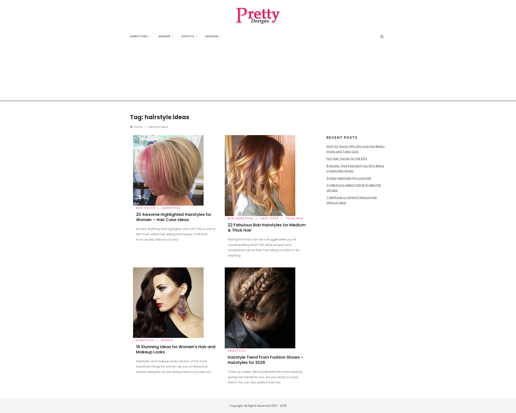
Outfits (187, 36)
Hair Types (270, 218)
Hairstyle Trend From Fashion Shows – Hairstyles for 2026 (266, 359)
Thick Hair (295, 218)
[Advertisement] (258, 73)
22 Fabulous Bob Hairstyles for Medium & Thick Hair (267, 227)
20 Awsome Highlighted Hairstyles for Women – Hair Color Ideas (173, 217)
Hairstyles (139, 36)
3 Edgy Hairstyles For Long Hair (349, 178)
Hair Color (145, 208)
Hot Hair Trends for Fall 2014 (347, 158)
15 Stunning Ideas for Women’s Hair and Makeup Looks (175, 349)
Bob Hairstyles (241, 218)
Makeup (165, 36)
